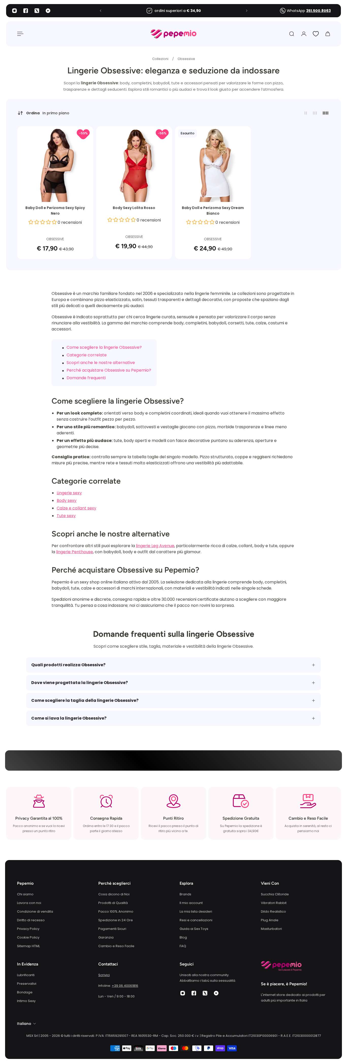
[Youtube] (48, 10)
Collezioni (160, 58)
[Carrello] (328, 33)
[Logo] (173, 33)
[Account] (304, 33)
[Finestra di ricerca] (292, 33)
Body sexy (66, 500)
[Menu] (19, 33)
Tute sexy (66, 516)
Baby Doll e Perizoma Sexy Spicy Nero (55, 210)
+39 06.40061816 (125, 985)
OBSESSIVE (55, 239)
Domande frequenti (86, 378)
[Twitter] (36, 10)
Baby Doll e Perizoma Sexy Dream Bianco (213, 210)
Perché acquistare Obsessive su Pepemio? (109, 370)
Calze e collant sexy (76, 508)
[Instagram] (14, 10)
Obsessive (186, 58)
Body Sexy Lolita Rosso (134, 207)
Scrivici (104, 975)
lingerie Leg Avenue (155, 546)
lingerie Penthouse (74, 552)
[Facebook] (25, 10)
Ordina (47, 113)
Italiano (24, 1023)
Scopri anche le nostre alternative (101, 363)
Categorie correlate (87, 355)
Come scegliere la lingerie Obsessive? (104, 347)
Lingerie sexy (69, 493)
